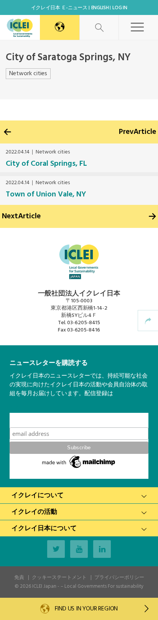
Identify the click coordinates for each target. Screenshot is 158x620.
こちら (18, 408)
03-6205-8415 (83, 322)
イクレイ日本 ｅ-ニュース (59, 8)
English (100, 8)
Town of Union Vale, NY (46, 194)
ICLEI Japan (44, 586)
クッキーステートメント (59, 578)
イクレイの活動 (34, 512)
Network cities (28, 74)
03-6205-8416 (83, 330)
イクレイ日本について (44, 528)
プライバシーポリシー (119, 578)
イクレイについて (38, 495)
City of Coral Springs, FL (46, 164)
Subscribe (79, 420)
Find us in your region (85, 609)
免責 (19, 578)
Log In (119, 8)
